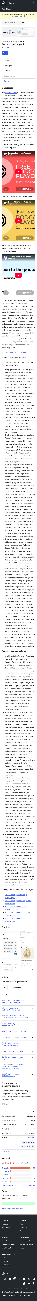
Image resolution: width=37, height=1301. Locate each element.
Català (9, 1274)
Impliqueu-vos (25, 1237)
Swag (23, 1248)
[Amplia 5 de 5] (32, 947)
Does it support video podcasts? (14, 1037)
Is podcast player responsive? (13, 1051)
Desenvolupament (10, 76)
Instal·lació (7, 71)
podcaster (31, 1142)
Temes (22, 1224)
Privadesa (5, 1231)
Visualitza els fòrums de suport (13, 1208)
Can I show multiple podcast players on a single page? (12, 1058)
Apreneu (5, 1237)
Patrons (22, 1231)
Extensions (24, 1227)
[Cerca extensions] (23, 23)
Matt (4, 1258)
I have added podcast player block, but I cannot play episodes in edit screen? (12, 1066)
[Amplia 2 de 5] (15, 960)
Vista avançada (7, 1152)
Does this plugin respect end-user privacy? (10, 1075)
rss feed (31, 1146)
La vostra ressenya (9, 1185)
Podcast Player (11, 93)
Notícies (5, 1224)
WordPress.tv (8, 1248)
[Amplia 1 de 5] (15, 933)
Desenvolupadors (8, 1244)
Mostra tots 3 (31, 1137)
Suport (6, 81)
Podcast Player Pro (9, 352)
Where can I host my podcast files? (15, 1031)
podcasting (24, 1146)
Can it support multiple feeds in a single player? (10, 1044)
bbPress (6, 1261)
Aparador (23, 1220)
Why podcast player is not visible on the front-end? (11, 1009)
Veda (7, 47)
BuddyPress (7, 1265)
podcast (24, 1142)
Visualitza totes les (28, 1185)
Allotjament (6, 1227)
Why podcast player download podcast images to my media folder (15, 1016)
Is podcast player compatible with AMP (10, 1024)
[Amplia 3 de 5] (15, 965)
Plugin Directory (7, 9)
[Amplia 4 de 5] (32, 933)
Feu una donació (27, 1244)
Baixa (5, 53)
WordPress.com (8, 1254)
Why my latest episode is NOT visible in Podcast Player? (13, 1001)
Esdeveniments (25, 1241)
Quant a (5, 1220)
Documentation (23, 352)
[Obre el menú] (34, 3)
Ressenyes (8, 66)
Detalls (6, 60)
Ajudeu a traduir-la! (18, 16)
